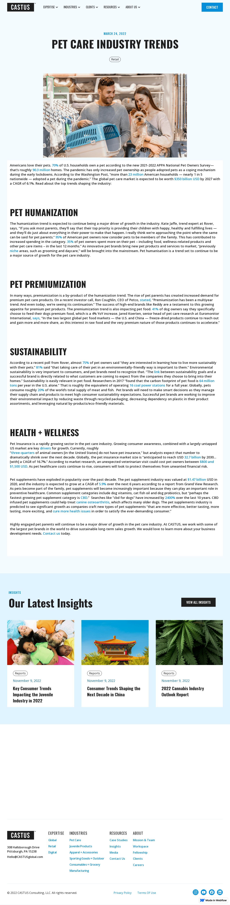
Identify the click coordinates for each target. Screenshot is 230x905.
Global (52, 840)
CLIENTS (90, 7)
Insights (115, 846)
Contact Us (117, 859)
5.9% (102, 484)
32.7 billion (192, 457)
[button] (50, 7)
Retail (52, 846)
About (138, 833)
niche (14, 251)
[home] (21, 7)
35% (70, 241)
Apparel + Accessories (84, 852)
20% (41, 390)
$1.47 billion (197, 479)
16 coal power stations (147, 385)
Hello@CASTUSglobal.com (25, 857)
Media (114, 852)
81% (39, 367)
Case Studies (119, 840)
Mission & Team (144, 840)
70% (55, 165)
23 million (135, 174)
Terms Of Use (146, 893)
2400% (170, 497)
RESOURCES (110, 7)
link (157, 372)
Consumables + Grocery (85, 865)
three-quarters (22, 453)
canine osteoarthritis (92, 502)
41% (155, 309)
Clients (138, 859)
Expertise (56, 833)
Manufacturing (79, 871)
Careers (138, 865)
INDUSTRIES (70, 7)
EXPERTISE (49, 7)
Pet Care (75, 840)
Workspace (140, 846)
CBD (84, 497)
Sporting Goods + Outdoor (87, 858)
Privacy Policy (123, 893)
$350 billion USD (186, 179)
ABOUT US (131, 7)
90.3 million (41, 170)
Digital (52, 852)
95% (59, 237)
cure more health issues (72, 511)
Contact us (51, 533)
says (36, 318)
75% (85, 362)
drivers (45, 448)
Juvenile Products (81, 846)
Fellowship (140, 852)
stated (145, 300)
